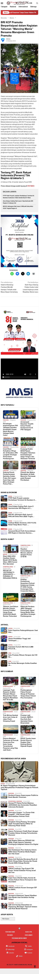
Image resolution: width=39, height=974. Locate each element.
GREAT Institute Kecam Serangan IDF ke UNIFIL (22, 889)
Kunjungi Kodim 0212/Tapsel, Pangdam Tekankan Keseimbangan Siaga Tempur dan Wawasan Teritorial (28, 454)
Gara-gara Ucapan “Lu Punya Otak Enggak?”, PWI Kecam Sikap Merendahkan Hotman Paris (21, 814)
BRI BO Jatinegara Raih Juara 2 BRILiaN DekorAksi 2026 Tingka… (21, 516)
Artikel (10, 628)
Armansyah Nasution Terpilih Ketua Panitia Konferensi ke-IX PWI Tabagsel (27, 426)
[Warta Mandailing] (19, 3)
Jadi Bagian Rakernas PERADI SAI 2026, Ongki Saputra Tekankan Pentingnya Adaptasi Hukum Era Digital (23, 842)
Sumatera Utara (25, 545)
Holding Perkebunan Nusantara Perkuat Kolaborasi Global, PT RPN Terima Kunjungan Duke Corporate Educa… (28, 585)
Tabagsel (6, 420)
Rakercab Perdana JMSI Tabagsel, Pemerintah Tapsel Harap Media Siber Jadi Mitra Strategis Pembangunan (28, 611)
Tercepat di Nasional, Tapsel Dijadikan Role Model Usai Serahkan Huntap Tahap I (22, 897)
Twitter (30, 946)
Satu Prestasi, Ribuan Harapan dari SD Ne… (22, 656)
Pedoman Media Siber (19, 938)
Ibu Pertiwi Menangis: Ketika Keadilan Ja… (22, 664)
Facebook (11, 946)
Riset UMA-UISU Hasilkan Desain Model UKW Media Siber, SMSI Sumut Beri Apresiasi (10, 560)
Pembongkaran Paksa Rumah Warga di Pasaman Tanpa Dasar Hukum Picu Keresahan (28, 694)
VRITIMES (30, 186)
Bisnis (10, 496)
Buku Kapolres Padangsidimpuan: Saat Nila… (23, 631)
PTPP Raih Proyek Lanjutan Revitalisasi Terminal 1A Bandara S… (22, 499)
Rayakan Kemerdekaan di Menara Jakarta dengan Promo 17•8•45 (27, 553)
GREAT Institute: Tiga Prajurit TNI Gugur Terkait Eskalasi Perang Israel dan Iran (22, 870)
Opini (9, 653)
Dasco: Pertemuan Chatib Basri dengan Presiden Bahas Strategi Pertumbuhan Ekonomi (23, 833)
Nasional (11, 793)
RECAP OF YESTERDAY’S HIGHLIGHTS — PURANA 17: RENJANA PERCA (10, 574)
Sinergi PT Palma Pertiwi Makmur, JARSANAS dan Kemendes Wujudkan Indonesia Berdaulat (22, 805)
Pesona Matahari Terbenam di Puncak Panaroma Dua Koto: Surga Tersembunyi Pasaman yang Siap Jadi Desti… (10, 744)
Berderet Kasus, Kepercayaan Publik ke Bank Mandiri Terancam (23, 796)
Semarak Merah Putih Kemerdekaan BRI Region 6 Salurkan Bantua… (21, 532)
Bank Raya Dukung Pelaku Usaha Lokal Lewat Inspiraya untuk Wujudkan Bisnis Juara (30, 287)
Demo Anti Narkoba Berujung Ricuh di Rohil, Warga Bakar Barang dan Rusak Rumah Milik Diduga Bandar (22, 861)
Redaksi (10, 935)
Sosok (3, 783)
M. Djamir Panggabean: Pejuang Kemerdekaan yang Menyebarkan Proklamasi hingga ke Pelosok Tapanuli (19, 787)
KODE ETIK (28, 932)
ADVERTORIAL (12, 801)
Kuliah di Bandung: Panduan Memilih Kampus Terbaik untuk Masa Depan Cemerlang (9, 287)
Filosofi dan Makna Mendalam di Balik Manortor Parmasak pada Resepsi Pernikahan (28, 476)
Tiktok (20, 956)
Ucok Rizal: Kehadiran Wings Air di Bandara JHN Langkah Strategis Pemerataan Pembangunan (10, 454)
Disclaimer (28, 935)
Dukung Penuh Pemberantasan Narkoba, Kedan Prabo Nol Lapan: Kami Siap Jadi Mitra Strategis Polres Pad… (9, 478)
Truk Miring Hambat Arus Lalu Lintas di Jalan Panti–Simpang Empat (10, 718)
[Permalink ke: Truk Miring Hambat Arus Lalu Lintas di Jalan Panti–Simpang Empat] (10, 706)
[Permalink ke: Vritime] (3, 40)
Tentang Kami (10, 932)
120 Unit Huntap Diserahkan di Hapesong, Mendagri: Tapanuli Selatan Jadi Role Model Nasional (22, 907)
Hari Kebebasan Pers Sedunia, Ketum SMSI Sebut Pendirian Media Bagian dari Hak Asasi (22, 852)
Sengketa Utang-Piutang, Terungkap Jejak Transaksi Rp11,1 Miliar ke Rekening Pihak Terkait (21, 824)
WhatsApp (11, 949)
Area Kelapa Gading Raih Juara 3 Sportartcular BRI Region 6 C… (20, 507)
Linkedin (11, 953)
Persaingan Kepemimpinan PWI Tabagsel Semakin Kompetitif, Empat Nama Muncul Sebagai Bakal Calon (10, 429)
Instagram (30, 949)
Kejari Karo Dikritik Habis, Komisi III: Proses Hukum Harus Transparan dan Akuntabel (22, 880)
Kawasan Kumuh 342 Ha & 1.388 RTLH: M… (20, 648)
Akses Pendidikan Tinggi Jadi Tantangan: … (19, 640)
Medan (5, 554)
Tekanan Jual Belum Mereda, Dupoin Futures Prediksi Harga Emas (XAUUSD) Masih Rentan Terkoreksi (10, 611)
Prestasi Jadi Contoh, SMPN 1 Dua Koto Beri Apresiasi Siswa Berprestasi (27, 719)
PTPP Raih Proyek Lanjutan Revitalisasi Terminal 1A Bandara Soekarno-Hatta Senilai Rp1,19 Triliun (18, 197)
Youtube (29, 953)
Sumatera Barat (8, 686)
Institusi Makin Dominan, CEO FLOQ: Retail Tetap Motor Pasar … (22, 524)
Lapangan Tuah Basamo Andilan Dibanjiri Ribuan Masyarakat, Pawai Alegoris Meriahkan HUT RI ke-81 (10, 695)
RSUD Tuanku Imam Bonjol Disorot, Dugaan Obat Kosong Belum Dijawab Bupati (28, 742)
